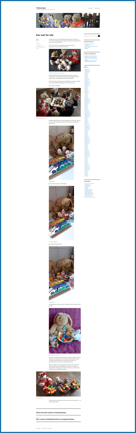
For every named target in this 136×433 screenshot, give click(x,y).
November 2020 (87, 113)
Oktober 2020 (87, 114)
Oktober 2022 (87, 92)
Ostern (37, 45)
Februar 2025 (87, 79)
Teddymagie (41, 8)
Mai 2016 (86, 173)
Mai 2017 (86, 160)
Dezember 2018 (87, 139)
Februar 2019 (87, 137)
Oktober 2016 (87, 168)
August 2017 (87, 157)
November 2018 (87, 140)
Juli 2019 (86, 131)
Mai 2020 (86, 120)
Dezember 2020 (87, 112)
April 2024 (86, 90)
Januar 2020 (87, 124)
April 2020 (86, 121)
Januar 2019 (87, 138)
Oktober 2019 (87, 128)
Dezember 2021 (87, 99)
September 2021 (87, 102)
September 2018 (87, 142)
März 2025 (86, 78)
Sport (86, 188)
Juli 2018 (86, 144)
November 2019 (87, 127)
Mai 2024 (86, 89)
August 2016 (87, 170)
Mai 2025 (86, 75)
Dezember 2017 (87, 152)
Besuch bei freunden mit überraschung (91, 46)
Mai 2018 (86, 147)
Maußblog (86, 48)
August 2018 (87, 143)
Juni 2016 (86, 172)
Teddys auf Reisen (88, 192)
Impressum (90, 8)
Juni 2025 (86, 74)
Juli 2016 (86, 171)
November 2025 (87, 69)
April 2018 (86, 148)
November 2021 (87, 100)
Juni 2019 (86, 132)
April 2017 (86, 161)
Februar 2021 (87, 110)
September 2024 (87, 84)
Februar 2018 (87, 150)
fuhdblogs (86, 184)
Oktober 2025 (87, 70)
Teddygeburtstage (88, 190)
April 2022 (86, 97)
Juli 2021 (86, 104)
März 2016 (86, 176)
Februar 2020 (87, 123)
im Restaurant (87, 185)
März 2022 (86, 98)
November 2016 (87, 167)
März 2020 (86, 122)
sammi (37, 42)
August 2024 (87, 85)
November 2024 (87, 82)
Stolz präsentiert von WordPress (46, 428)
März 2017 (86, 162)
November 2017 (87, 153)
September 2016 (87, 169)
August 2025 (87, 72)
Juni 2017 (86, 159)
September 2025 (87, 71)
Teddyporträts (87, 191)
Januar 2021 (87, 111)
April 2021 (86, 108)
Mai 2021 (86, 107)
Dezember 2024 (87, 81)
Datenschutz (97, 8)
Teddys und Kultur (88, 194)
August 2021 (87, 103)
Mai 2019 (86, 133)
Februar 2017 (87, 163)
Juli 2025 (86, 73)
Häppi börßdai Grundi (92, 61)
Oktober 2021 (87, 101)
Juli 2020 (86, 118)
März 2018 (86, 149)
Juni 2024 (86, 88)
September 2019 (87, 129)
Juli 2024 (86, 87)
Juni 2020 (86, 119)
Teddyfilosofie (87, 189)
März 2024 (86, 91)
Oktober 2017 (87, 154)
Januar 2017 (87, 164)
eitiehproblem (87, 45)
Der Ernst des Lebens (88, 183)
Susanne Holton (87, 58)
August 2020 (87, 117)
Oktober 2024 (87, 83)
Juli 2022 (86, 93)
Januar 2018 (87, 151)
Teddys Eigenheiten (88, 193)
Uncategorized (87, 195)
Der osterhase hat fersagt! (92, 56)
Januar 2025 (87, 80)
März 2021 (86, 109)
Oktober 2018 (87, 141)
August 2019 (87, 130)
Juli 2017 (86, 158)
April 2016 (86, 174)
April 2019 (86, 134)
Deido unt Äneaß (87, 47)
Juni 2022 (86, 94)
